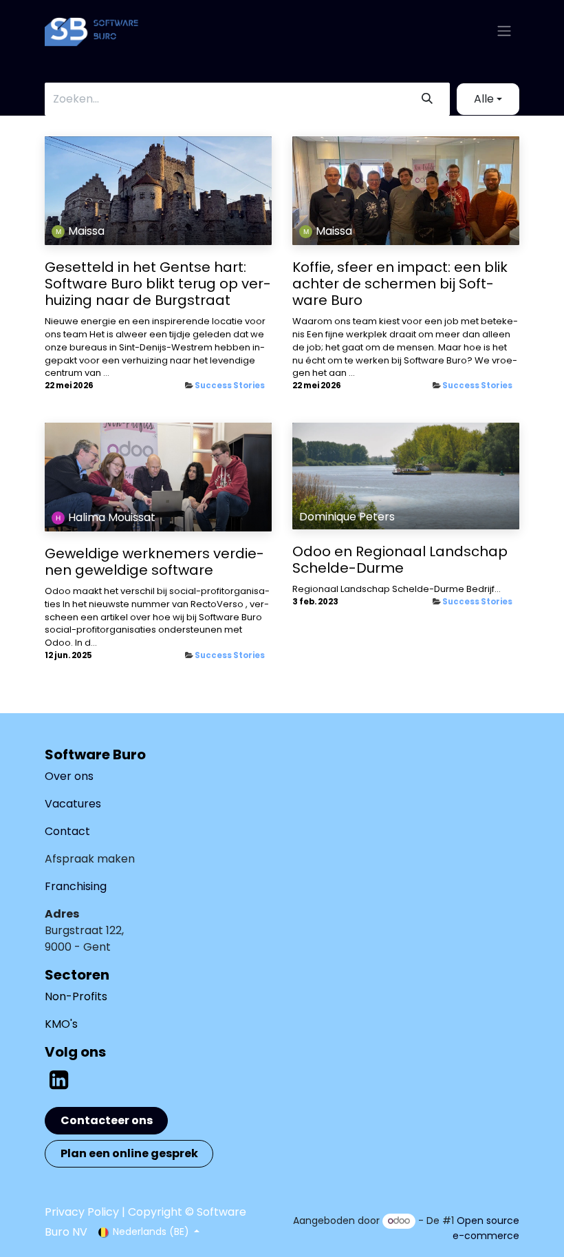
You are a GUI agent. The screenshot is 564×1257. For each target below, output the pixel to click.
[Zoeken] (427, 99)
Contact (67, 831)
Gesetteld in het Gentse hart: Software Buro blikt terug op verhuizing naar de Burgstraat (158, 283)
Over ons (69, 776)
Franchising (76, 886)
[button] (488, 99)
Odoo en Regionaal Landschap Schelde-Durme (400, 559)
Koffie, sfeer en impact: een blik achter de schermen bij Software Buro (400, 283)
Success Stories (230, 385)
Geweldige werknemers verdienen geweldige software (154, 561)
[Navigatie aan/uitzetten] (504, 31)
